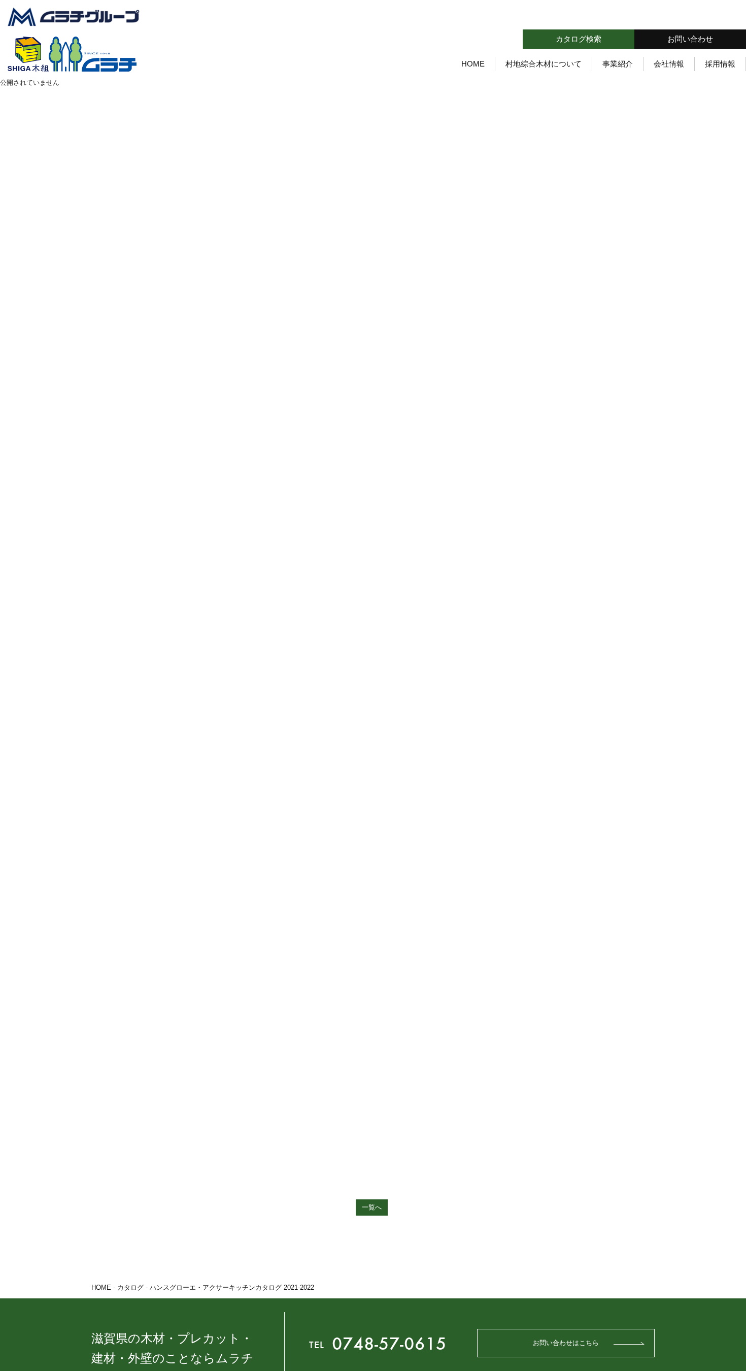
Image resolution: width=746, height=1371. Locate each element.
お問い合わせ (690, 39)
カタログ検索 (578, 39)
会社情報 (669, 63)
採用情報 (720, 63)
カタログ (130, 1287)
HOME (473, 63)
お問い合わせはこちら (566, 1343)
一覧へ (372, 1207)
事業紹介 (617, 63)
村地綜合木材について (543, 63)
